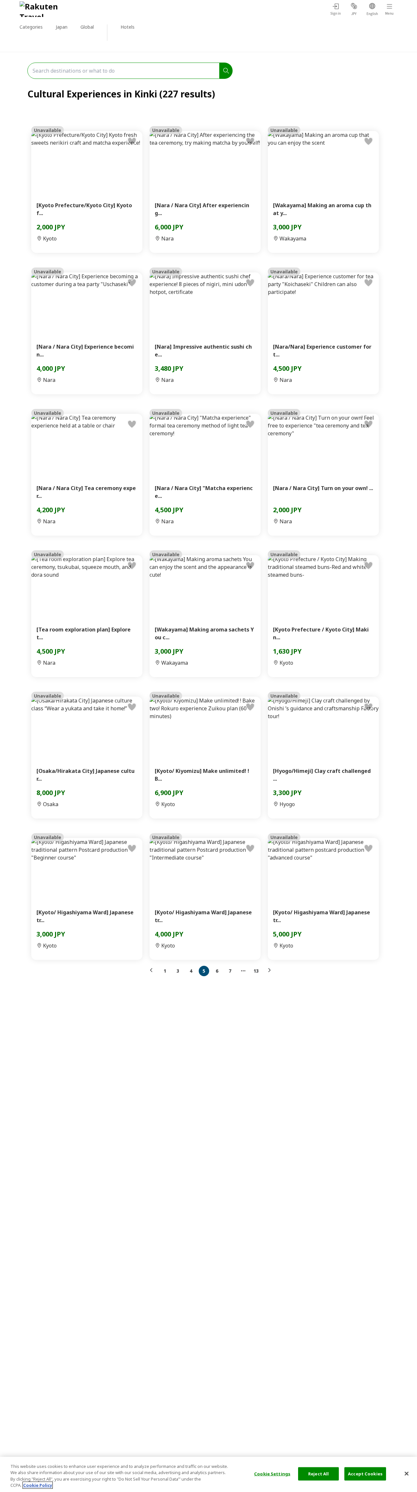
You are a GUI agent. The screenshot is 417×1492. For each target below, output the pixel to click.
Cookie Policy (37, 1485)
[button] (153, 970)
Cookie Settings (272, 1474)
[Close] (406, 1473)
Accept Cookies (365, 1474)
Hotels (128, 27)
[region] (208, 1474)
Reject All (318, 1474)
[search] (226, 71)
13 (256, 971)
